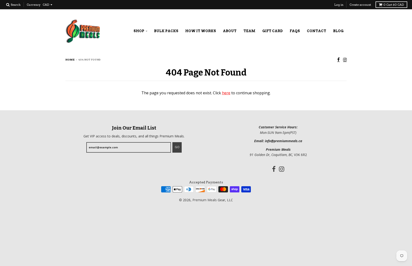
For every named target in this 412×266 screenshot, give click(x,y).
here (226, 92)
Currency (34, 4)
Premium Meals (204, 200)
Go (177, 147)
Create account (360, 4)
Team (249, 31)
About (230, 31)
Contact (316, 31)
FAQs (295, 31)
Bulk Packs (166, 31)
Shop (139, 31)
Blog (338, 31)
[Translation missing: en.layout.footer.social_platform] (338, 59)
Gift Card (272, 31)
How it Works (200, 31)
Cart (393, 4)
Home (70, 59)
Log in (338, 4)
